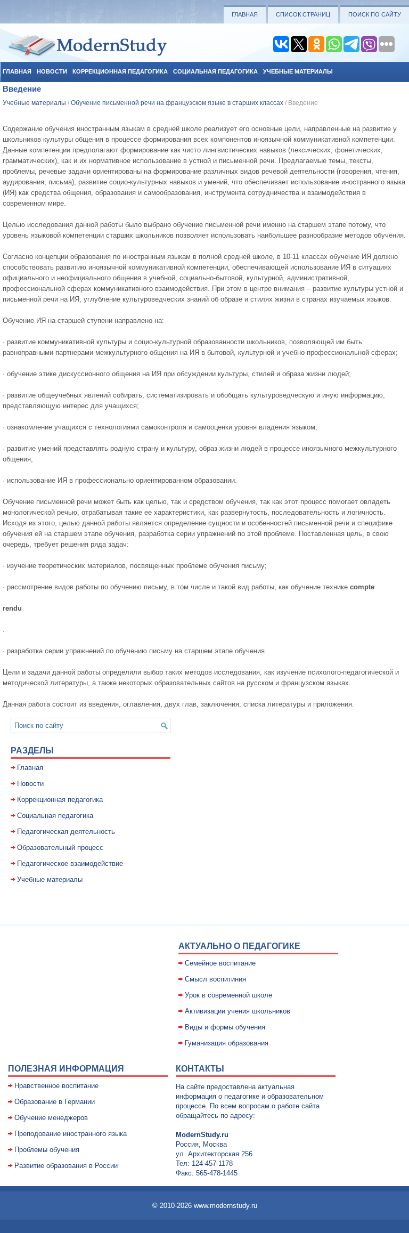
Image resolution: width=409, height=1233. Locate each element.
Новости (52, 71)
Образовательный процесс (60, 847)
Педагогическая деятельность (66, 831)
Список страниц (303, 14)
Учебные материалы (298, 71)
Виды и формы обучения (225, 1027)
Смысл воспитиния (215, 979)
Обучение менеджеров (51, 1118)
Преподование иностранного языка (70, 1134)
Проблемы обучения (46, 1150)
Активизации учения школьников (237, 1011)
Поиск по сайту (374, 14)
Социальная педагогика (215, 71)
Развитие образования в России (66, 1166)
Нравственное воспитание (56, 1086)
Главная (245, 14)
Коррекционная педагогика (120, 71)
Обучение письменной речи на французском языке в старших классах (177, 103)
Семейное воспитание (220, 963)
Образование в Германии (54, 1102)
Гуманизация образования (226, 1043)
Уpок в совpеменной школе (228, 995)
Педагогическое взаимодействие (70, 863)
